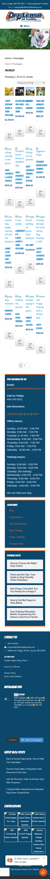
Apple (20, 414)
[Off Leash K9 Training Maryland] (25, 16)
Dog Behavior (16, 517)
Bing (28, 414)
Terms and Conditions (13, 676)
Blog (11, 510)
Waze (36, 414)
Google (11, 414)
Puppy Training (16, 537)
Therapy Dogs (16, 543)
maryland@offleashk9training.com (28, 7)
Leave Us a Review (12, 667)
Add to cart (9, 136)
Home (8, 58)
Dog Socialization (18, 523)
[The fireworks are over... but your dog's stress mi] (25, 723)
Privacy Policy (10, 673)
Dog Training (15, 530)
